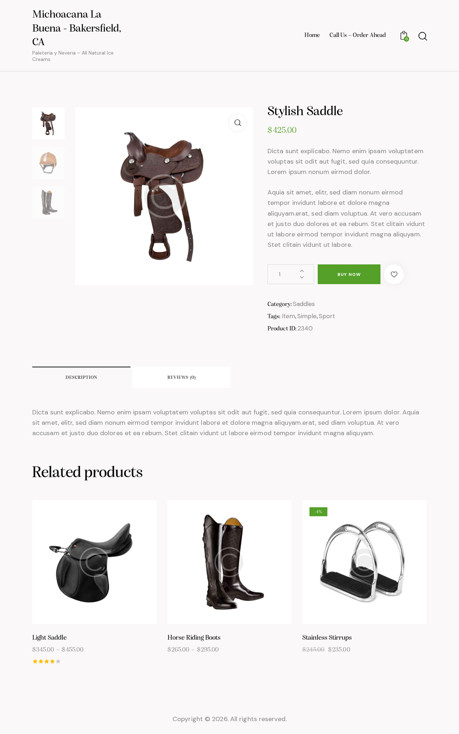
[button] (394, 274)
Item (288, 316)
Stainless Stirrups (327, 638)
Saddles (304, 304)
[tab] (81, 377)
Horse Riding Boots (194, 638)
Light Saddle (49, 638)
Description (82, 377)
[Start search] (422, 36)
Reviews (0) (181, 377)
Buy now (349, 274)
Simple (307, 316)
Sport (327, 316)
